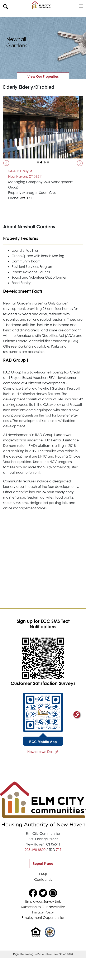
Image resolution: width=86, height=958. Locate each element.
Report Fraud (43, 863)
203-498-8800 (35, 850)
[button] (5, 6)
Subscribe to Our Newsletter (43, 907)
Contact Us (43, 879)
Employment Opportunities (43, 918)
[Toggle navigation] (81, 6)
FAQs (43, 874)
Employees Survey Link (43, 901)
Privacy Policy (43, 912)
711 (59, 850)
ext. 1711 (27, 198)
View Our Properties (43, 76)
